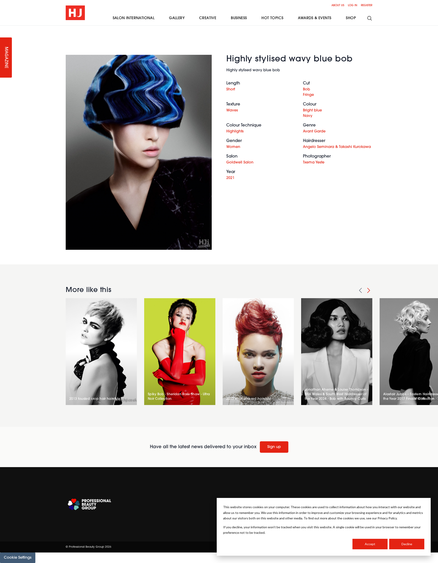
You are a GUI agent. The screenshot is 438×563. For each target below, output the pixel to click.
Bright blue (312, 110)
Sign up (274, 447)
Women (233, 147)
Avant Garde (314, 131)
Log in (352, 5)
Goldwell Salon (239, 162)
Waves (232, 110)
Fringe (308, 95)
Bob (306, 89)
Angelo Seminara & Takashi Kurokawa (337, 147)
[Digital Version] (3, 28)
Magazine (6, 57)
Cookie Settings (17, 558)
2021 (230, 178)
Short (230, 89)
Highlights (235, 131)
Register (366, 5)
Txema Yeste (313, 162)
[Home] (75, 12)
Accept (370, 544)
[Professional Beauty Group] (89, 504)
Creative (207, 18)
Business (239, 18)
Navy (307, 116)
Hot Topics (272, 18)
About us (337, 5)
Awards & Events (314, 18)
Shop (351, 18)
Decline (407, 544)
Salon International (134, 18)
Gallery (177, 18)
